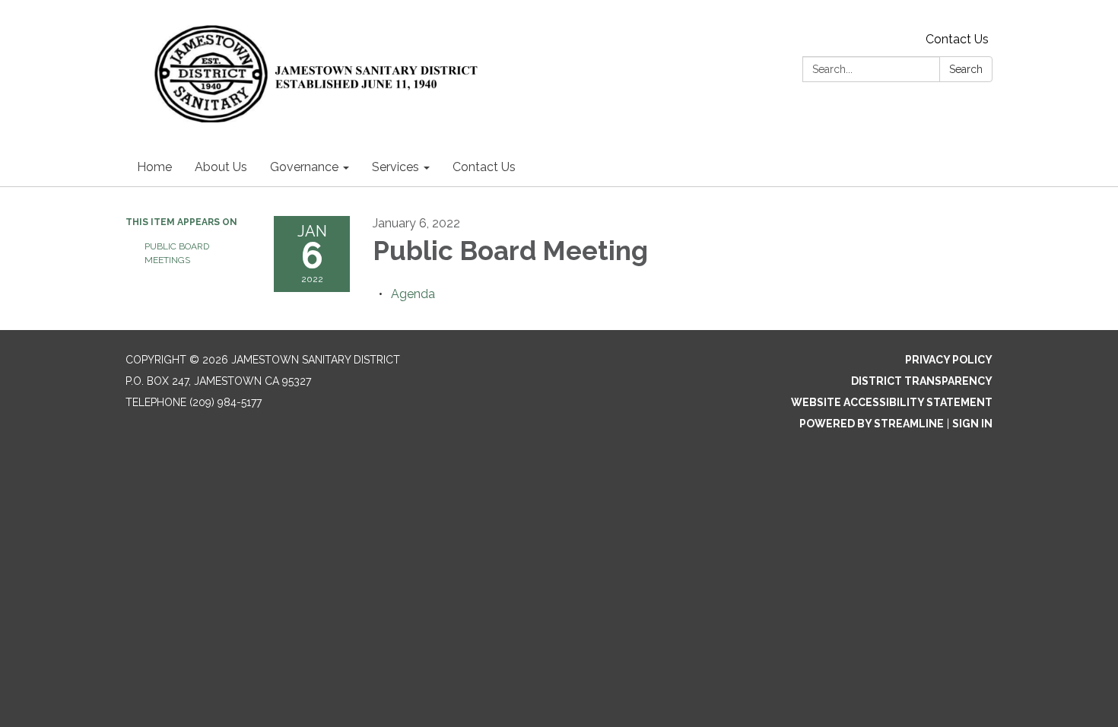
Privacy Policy (949, 360)
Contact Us (957, 39)
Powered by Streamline (871, 423)
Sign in (972, 423)
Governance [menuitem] (304, 167)
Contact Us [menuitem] (484, 167)
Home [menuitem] (154, 167)
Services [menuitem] (395, 167)
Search (966, 69)
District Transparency (922, 381)
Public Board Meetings (177, 253)
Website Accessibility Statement (892, 402)
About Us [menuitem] (221, 167)
